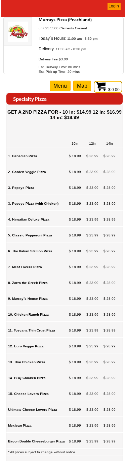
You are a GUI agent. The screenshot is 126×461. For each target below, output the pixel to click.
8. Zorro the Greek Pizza (28, 283)
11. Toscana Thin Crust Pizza (31, 330)
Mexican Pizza (20, 425)
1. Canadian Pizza (22, 156)
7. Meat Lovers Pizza (25, 267)
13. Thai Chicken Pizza (26, 362)
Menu (60, 86)
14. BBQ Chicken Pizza (27, 378)
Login (114, 6)
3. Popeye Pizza (21, 188)
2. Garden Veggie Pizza (27, 172)
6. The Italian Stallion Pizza (30, 251)
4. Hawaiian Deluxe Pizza (28, 219)
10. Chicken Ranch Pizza (28, 314)
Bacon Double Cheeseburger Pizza (36, 441)
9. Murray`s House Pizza (28, 298)
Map (82, 86)
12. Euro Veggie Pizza (26, 346)
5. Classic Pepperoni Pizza (30, 235)
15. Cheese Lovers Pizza (28, 394)
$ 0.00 (114, 89)
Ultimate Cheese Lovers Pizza (32, 409)
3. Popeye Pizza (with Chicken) (33, 203)
